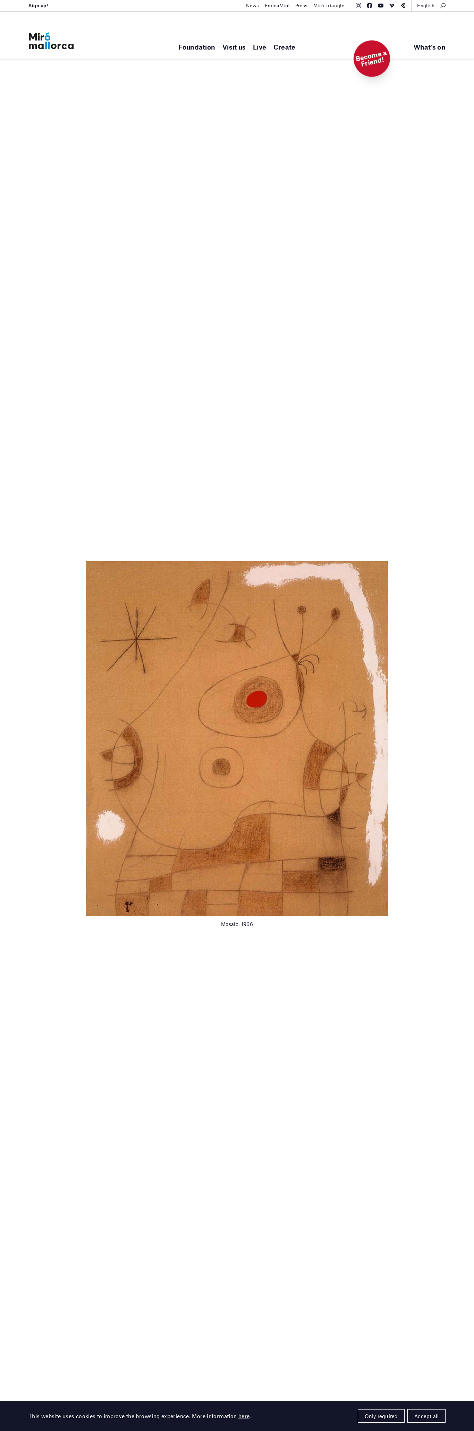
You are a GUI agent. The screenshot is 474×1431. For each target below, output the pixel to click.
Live (259, 47)
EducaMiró (277, 5)
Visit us (234, 47)
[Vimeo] (392, 5)
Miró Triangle (329, 5)
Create (284, 47)
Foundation (196, 47)
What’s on (430, 47)
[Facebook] (369, 5)
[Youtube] (380, 5)
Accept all (426, 1416)
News (252, 5)
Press (301, 5)
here (244, 1416)
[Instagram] (358, 5)
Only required (381, 1416)
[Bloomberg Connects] (403, 5)
